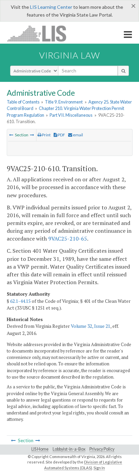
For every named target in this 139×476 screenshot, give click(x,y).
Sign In (99, 468)
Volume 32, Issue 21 (90, 326)
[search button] (123, 71)
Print (46, 134)
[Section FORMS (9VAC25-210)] (32, 134)
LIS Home (40, 449)
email (77, 134)
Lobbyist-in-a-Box (69, 449)
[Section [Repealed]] (11, 134)
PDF (61, 134)
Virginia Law (69, 55)
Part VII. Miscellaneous (71, 115)
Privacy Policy (101, 449)
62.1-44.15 (20, 301)
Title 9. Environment (64, 102)
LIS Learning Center (51, 7)
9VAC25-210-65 (67, 238)
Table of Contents (23, 102)
